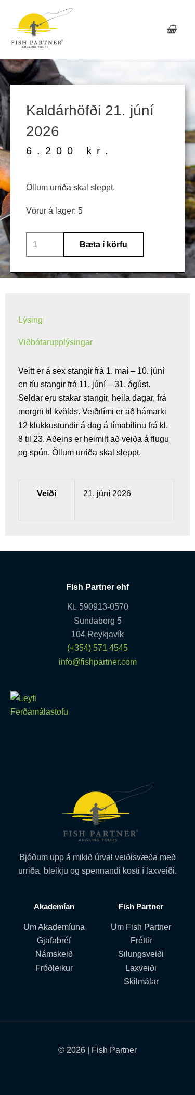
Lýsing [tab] (30, 319)
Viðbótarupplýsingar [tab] (55, 342)
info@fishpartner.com (98, 661)
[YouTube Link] (97, 1070)
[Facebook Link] (70, 1070)
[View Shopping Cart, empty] (171, 29)
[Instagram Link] (125, 1070)
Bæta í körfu (103, 244)
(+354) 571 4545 (97, 647)
